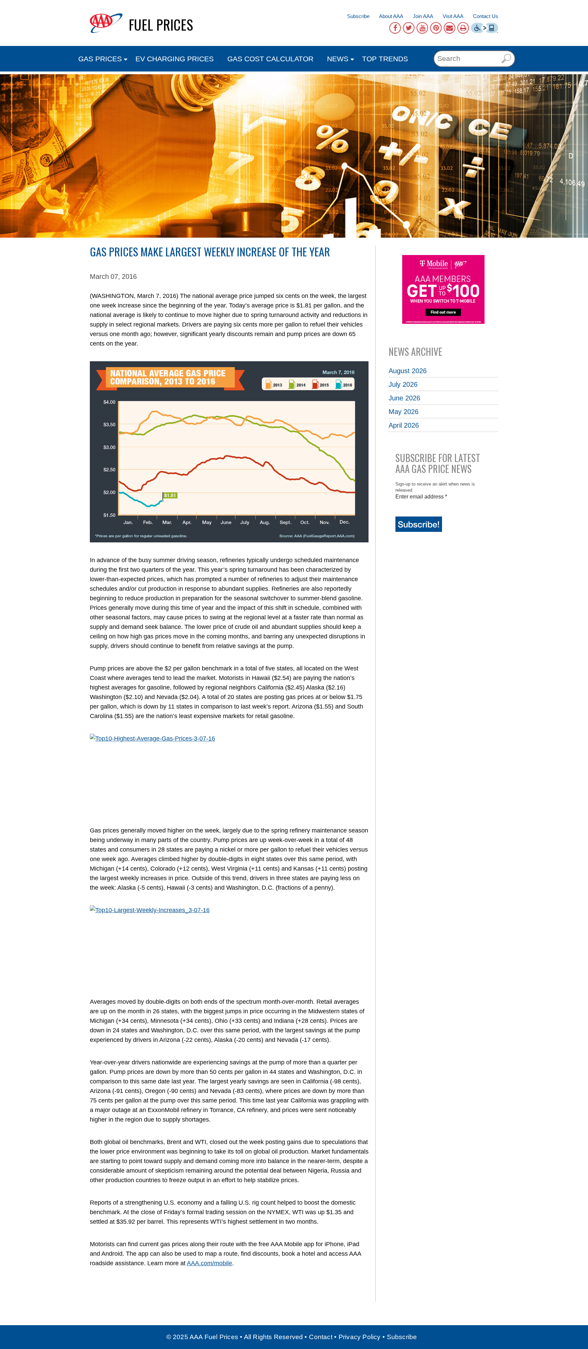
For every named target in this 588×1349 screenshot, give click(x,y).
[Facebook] (395, 28)
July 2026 (403, 384)
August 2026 (408, 371)
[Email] (449, 28)
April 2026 (404, 425)
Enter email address (421, 496)
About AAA (391, 16)
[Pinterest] (436, 28)
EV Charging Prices (174, 59)
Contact (320, 1336)
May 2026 (404, 411)
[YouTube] (422, 28)
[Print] (463, 28)
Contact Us (485, 16)
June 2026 (404, 398)
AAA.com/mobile (209, 1263)
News (337, 59)
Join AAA (423, 16)
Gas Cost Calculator (270, 59)
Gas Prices (100, 59)
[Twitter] (409, 28)
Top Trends (385, 59)
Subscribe (358, 16)
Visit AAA (453, 16)
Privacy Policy (360, 1336)
